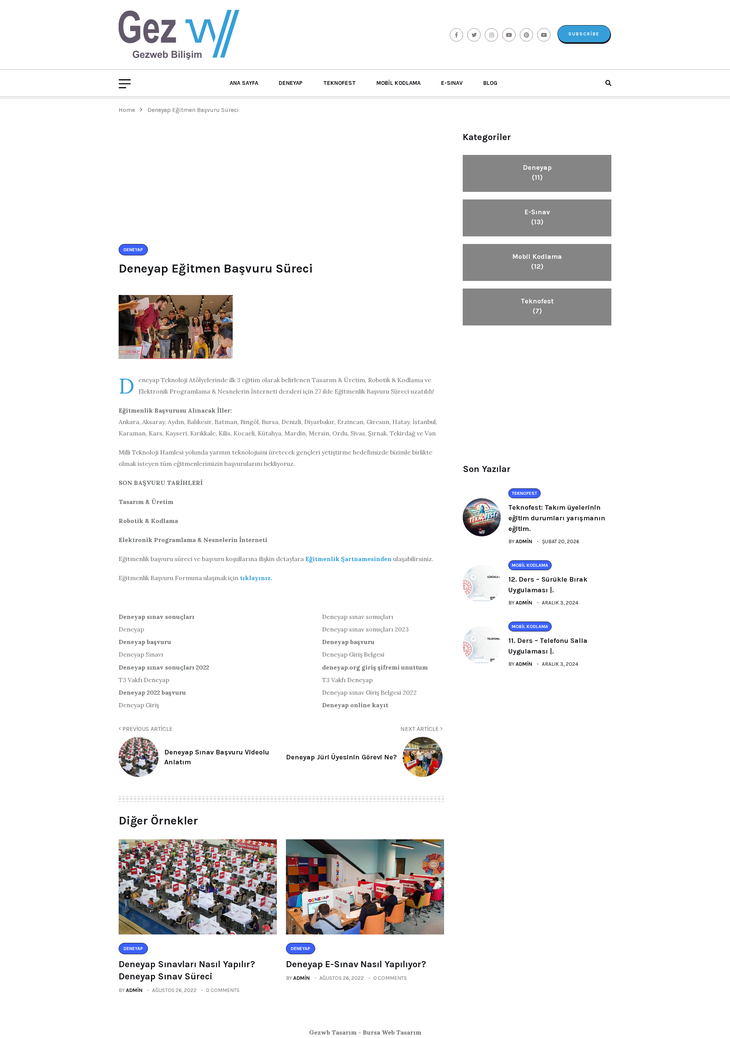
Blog (490, 83)
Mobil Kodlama (398, 83)
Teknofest (339, 83)
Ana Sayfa (244, 83)
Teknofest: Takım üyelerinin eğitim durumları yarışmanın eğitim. (556, 518)
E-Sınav (452, 83)
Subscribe (584, 34)
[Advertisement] (281, 187)
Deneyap (291, 83)
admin (134, 990)
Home (128, 109)
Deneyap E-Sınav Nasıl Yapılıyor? (356, 964)
